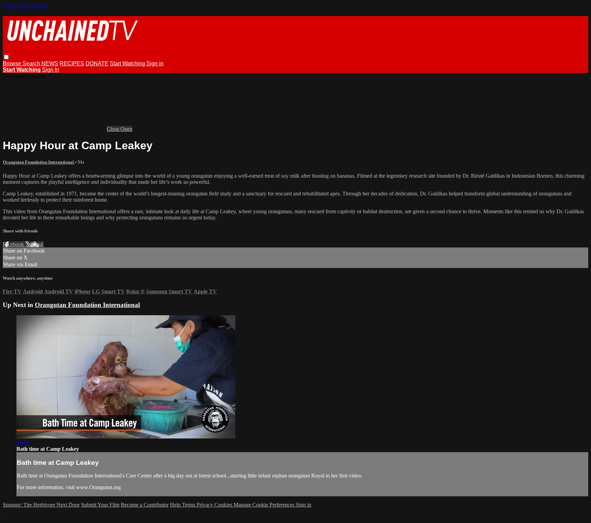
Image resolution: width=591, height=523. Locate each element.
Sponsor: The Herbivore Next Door (41, 505)
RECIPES (72, 63)
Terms (189, 505)
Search (32, 63)
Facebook (14, 244)
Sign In (50, 70)
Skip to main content (25, 6)
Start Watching (128, 63)
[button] (6, 57)
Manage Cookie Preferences (265, 505)
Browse (13, 63)
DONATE (97, 63)
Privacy (205, 505)
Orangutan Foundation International (39, 162)
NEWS (49, 63)
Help (176, 505)
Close (113, 129)
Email (37, 244)
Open (126, 129)
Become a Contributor (145, 505)
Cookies (224, 505)
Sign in (154, 63)
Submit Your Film (100, 505)
